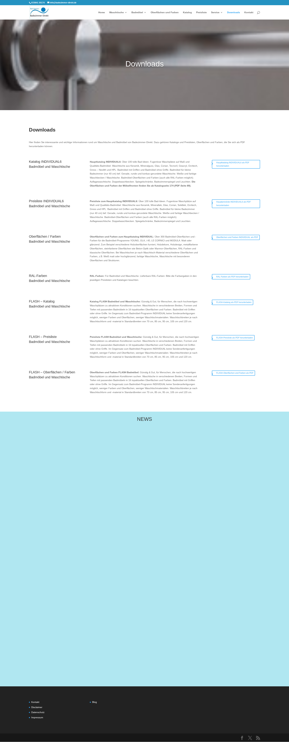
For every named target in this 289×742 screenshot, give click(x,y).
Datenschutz (37, 712)
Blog (94, 702)
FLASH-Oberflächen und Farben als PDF (234, 373)
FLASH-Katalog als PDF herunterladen (234, 302)
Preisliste (201, 12)
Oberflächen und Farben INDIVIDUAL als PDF (237, 237)
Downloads (233, 12)
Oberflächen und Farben (165, 12)
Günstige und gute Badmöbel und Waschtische (89, 547)
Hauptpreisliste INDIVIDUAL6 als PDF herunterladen (233, 203)
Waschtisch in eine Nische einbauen (82, 617)
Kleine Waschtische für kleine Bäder (82, 582)
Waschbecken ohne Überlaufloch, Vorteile (85, 652)
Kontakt (248, 12)
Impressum (37, 717)
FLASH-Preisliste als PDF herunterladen (234, 338)
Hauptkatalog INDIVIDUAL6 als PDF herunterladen (232, 164)
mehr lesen (63, 556)
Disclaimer (36, 707)
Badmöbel (137, 12)
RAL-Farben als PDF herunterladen (232, 277)
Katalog (187, 12)
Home (101, 12)
